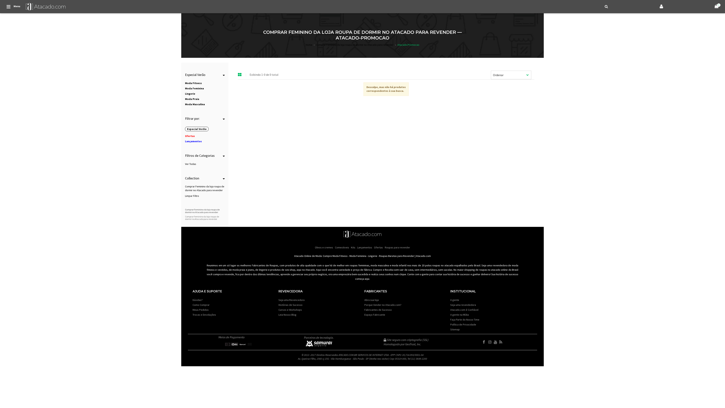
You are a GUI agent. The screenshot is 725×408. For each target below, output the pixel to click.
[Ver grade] (240, 74)
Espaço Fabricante (374, 314)
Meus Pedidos (201, 309)
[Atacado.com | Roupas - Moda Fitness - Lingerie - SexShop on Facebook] (485, 342)
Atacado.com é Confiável (464, 309)
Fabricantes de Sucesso (378, 309)
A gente (454, 300)
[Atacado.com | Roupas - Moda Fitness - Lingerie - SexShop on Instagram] (490, 342)
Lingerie (372, 256)
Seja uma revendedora (463, 305)
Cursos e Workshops (290, 309)
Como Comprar (201, 305)
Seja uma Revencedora (291, 300)
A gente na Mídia (459, 314)
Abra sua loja (371, 300)
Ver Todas (190, 164)
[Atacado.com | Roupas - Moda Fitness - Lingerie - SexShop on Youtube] (496, 342)
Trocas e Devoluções (204, 314)
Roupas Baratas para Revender (396, 256)
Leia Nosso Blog (287, 314)
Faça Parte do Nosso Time (464, 319)
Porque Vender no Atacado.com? (382, 305)
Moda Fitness (340, 256)
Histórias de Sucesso (290, 305)
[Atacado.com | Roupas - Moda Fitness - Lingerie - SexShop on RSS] (501, 342)
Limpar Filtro (192, 196)
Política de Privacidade (463, 324)
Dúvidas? (198, 300)
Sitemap (455, 329)
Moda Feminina (357, 256)
